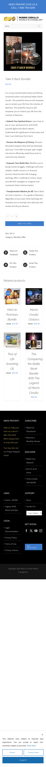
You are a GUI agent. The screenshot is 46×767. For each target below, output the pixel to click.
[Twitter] (31, 530)
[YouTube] (35, 530)
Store (28, 500)
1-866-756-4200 (26, 7)
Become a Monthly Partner (33, 439)
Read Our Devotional (31, 429)
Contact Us (30, 506)
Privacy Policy (11, 537)
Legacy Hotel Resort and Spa (11, 508)
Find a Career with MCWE (32, 481)
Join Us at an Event (31, 471)
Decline (12, 752)
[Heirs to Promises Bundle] (12, 290)
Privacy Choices (11, 550)
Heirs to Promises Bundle (12, 314)
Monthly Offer (20, 237)
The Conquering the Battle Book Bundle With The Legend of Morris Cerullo (35, 373)
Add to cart (25, 223)
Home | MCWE (11, 500)
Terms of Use (10, 544)
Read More (31, 745)
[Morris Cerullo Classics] (34, 290)
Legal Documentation (11, 529)
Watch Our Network (30, 461)
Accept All (23, 760)
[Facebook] (26, 530)
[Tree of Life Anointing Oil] (12, 334)
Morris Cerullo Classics (34, 314)
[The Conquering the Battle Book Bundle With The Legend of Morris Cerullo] (34, 334)
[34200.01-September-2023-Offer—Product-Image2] (23, 51)
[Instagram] (40, 530)
